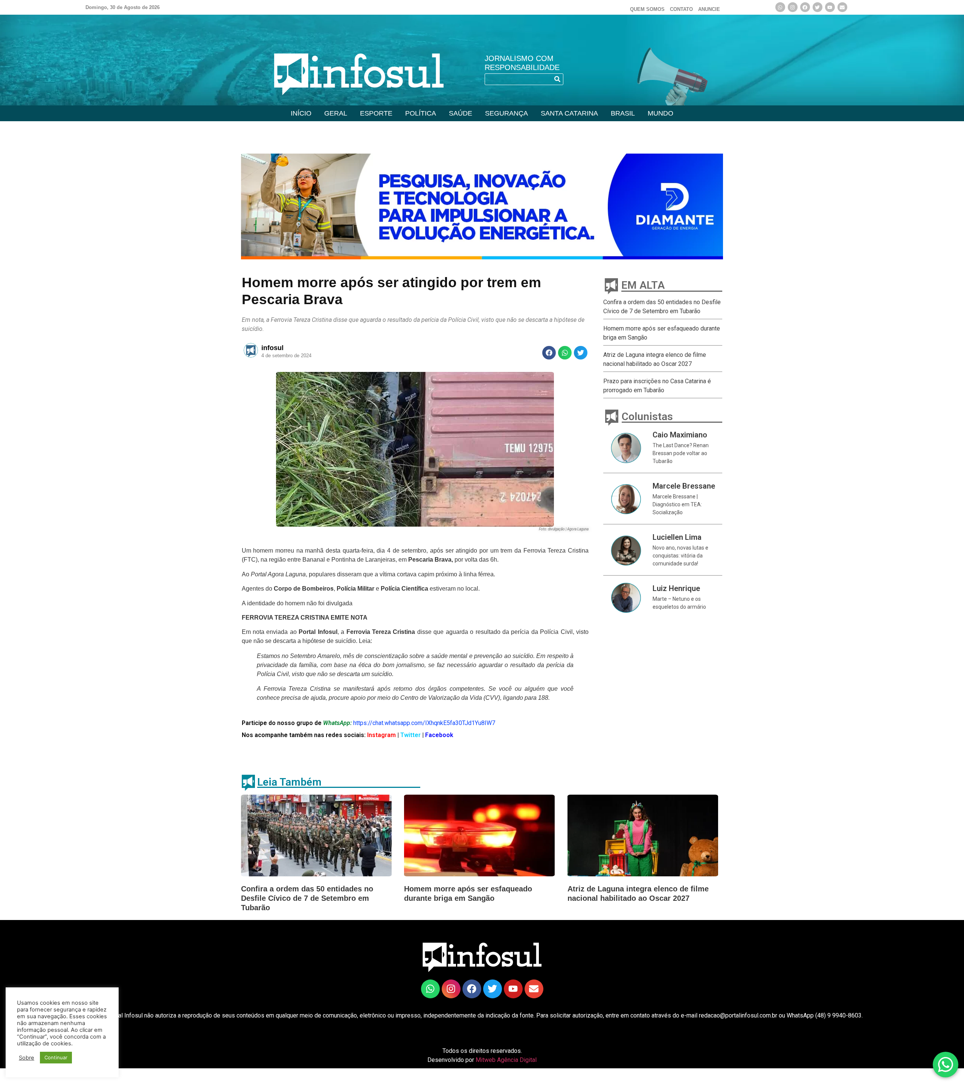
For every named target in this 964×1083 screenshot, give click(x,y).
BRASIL (623, 113)
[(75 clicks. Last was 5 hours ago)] (430, 988)
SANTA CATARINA (569, 113)
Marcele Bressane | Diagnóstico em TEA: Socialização (677, 504)
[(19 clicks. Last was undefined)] (830, 7)
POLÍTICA (420, 113)
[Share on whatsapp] (565, 352)
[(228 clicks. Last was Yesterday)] (793, 7)
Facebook (439, 735)
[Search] (557, 79)
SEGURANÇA (506, 113)
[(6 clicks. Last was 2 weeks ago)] (482, 206)
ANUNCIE (709, 9)
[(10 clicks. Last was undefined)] (817, 7)
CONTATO (681, 9)
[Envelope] (842, 7)
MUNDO (660, 113)
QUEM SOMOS (647, 9)
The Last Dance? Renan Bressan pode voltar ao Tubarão (681, 453)
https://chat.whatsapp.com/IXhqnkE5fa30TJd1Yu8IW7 (424, 723)
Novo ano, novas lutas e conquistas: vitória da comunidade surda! (680, 556)
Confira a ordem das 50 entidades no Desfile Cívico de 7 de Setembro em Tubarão (307, 898)
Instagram (381, 735)
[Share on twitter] (580, 352)
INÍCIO (301, 113)
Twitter (411, 735)
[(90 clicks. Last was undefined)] (780, 7)
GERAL (335, 113)
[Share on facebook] (549, 352)
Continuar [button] (55, 1057)
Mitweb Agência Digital (506, 1059)
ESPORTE (376, 113)
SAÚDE (460, 113)
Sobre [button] (26, 1057)
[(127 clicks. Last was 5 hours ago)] (805, 7)
